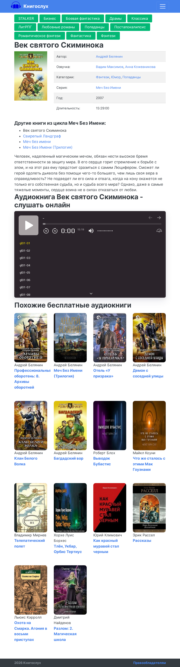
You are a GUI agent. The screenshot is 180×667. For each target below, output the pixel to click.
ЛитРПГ (25, 27)
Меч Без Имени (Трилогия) (47, 147)
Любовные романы (58, 27)
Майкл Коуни (144, 453)
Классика (139, 18)
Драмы (116, 18)
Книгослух (35, 6)
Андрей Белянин (28, 365)
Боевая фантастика (83, 18)
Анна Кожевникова (140, 67)
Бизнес (50, 18)
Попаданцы (94, 27)
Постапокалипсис (130, 27)
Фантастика (80, 36)
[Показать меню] (162, 6)
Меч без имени (37, 141)
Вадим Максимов (109, 67)
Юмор (116, 77)
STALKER (26, 18)
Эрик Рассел (144, 535)
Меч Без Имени (108, 88)
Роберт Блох (104, 453)
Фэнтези (108, 36)
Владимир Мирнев (30, 535)
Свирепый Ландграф (42, 136)
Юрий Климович (107, 535)
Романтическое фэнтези (39, 36)
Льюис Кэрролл (27, 617)
